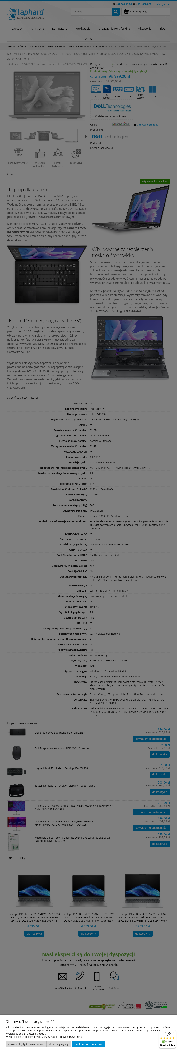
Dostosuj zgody (59, 1044)
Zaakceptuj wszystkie (88, 1044)
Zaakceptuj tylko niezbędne (25, 1044)
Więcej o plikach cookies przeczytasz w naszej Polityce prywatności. (44, 1036)
